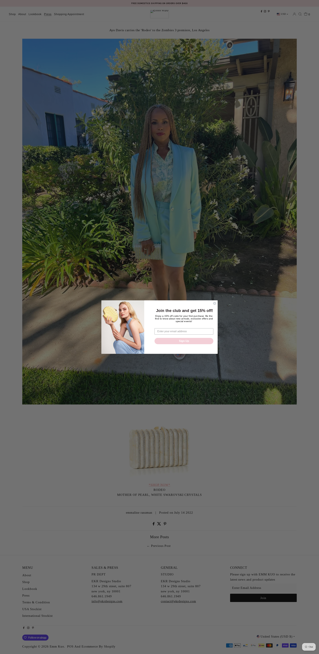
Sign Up (184, 341)
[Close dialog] (214, 303)
